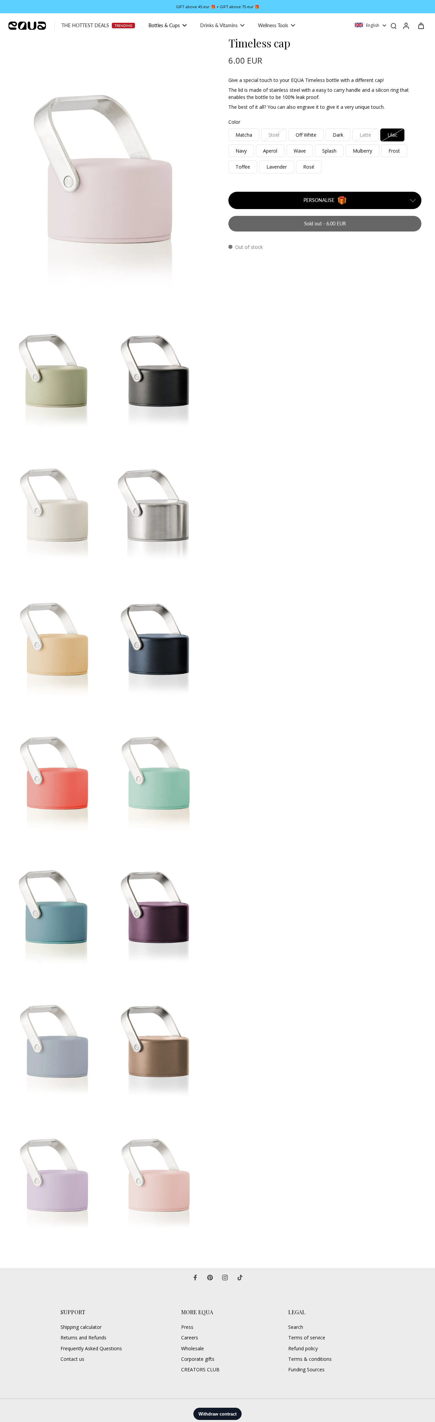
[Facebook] (195, 1277)
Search (295, 1327)
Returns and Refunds (83, 1337)
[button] (324, 224)
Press (187, 1327)
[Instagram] (225, 1277)
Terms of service (306, 1337)
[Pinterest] (210, 1277)
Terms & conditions (310, 1359)
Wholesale (192, 1348)
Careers (189, 1337)
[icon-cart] (420, 25)
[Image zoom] (107, 169)
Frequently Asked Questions (91, 1348)
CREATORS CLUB (200, 1369)
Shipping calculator (81, 1327)
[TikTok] (239, 1277)
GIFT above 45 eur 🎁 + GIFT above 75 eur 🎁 (217, 6)
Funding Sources (306, 1369)
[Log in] (405, 25)
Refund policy (303, 1348)
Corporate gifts (197, 1359)
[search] (393, 25)
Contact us (72, 1359)
